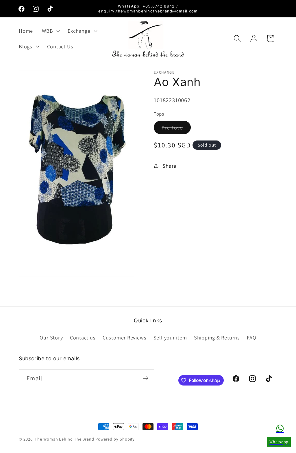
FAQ (251, 337)
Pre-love (176, 129)
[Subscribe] (145, 378)
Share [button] (169, 165)
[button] (50, 31)
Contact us (83, 337)
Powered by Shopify (115, 439)
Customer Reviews (124, 337)
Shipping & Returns (217, 337)
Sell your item (170, 337)
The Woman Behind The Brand (64, 439)
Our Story (51, 337)
